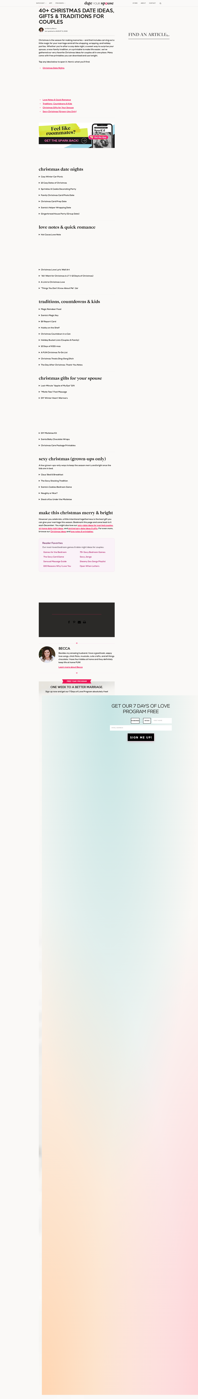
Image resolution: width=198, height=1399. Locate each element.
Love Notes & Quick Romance (57, 100)
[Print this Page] (84, 622)
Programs (60, 3)
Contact (152, 3)
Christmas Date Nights (53, 68)
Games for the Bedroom (55, 552)
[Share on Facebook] (69, 622)
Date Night (40, 3)
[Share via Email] (79, 622)
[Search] (160, 3)
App (50, 3)
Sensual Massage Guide (55, 562)
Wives (146, 721)
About (143, 3)
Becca (54, 28)
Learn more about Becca (71, 667)
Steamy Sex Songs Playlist (93, 562)
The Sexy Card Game (53, 557)
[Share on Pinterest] (74, 622)
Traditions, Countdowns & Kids (57, 104)
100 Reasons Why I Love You (57, 566)
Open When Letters (89, 566)
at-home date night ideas (51, 529)
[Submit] (167, 35)
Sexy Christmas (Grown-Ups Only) (60, 112)
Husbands (135, 721)
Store (135, 3)
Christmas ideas (58, 532)
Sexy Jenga (86, 557)
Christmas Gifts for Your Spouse (58, 108)
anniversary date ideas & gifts (83, 529)
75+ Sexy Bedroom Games (92, 552)
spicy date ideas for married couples (95, 525)
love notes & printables (82, 532)
